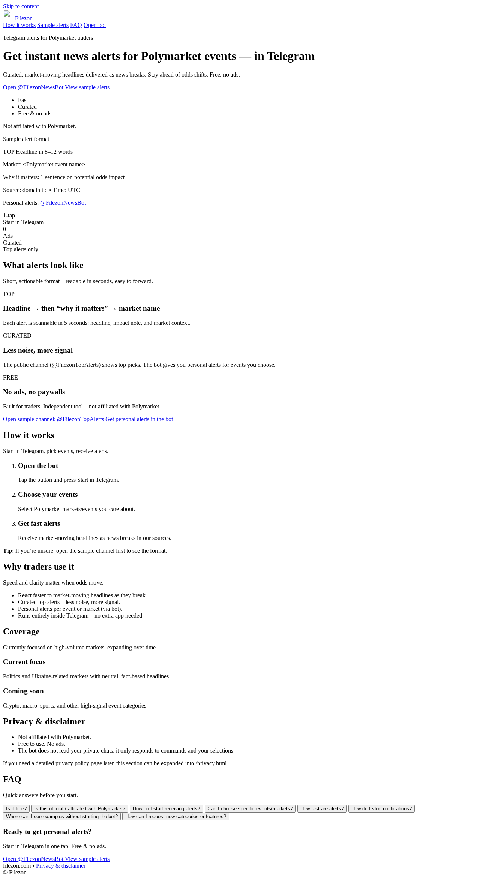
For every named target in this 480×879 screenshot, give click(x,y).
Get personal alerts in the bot (139, 419)
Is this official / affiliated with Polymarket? (79, 809)
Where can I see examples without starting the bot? (62, 816)
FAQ (76, 25)
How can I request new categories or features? (175, 816)
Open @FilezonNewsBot (34, 87)
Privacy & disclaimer (61, 865)
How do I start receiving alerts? (166, 809)
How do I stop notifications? (381, 809)
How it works (19, 25)
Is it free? (16, 809)
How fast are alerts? (322, 809)
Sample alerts (53, 25)
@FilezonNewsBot (63, 203)
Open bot (95, 25)
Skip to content (21, 6)
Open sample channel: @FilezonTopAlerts (54, 419)
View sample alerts (87, 87)
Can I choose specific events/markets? (250, 809)
